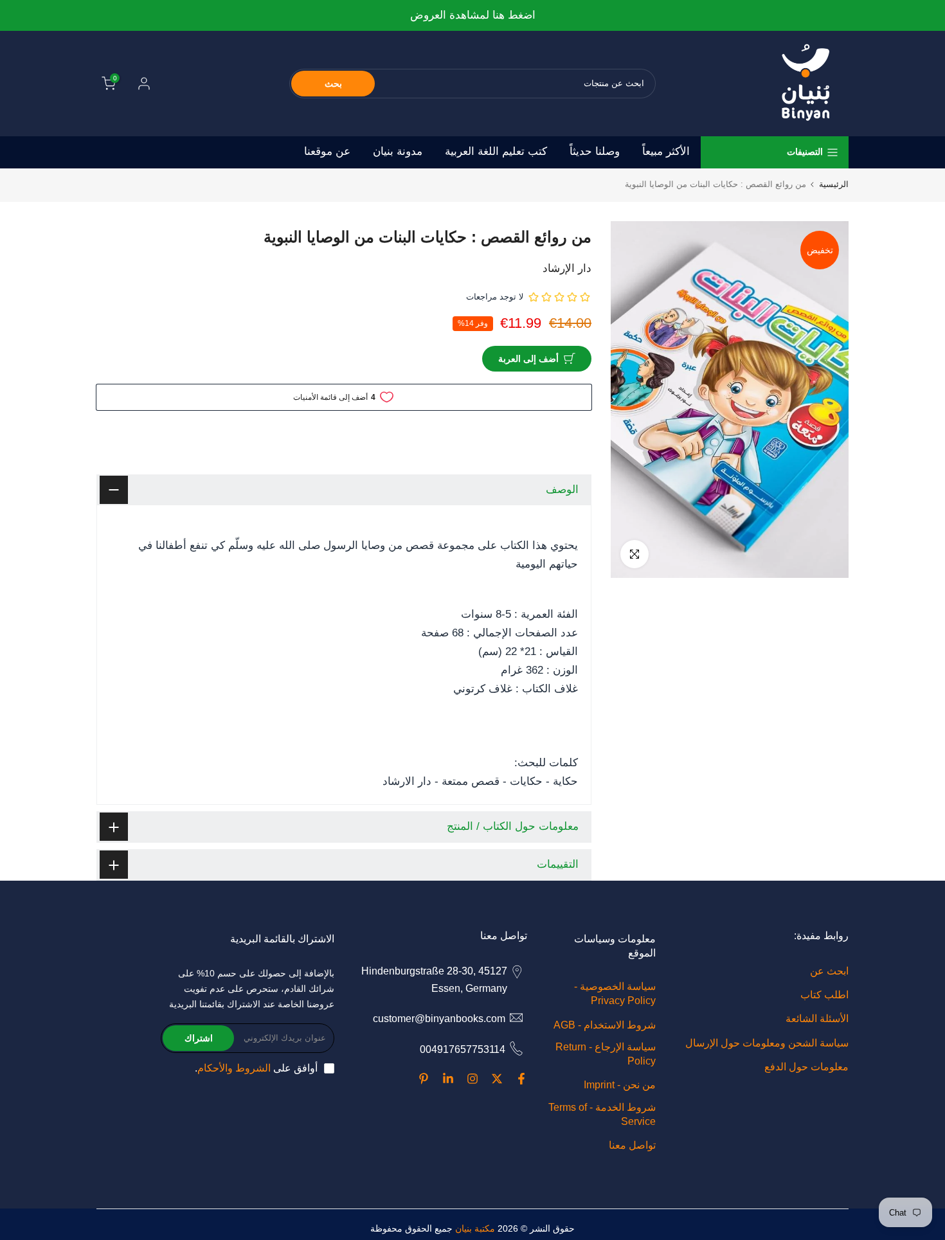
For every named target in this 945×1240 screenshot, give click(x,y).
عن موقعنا (327, 151)
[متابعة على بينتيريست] (423, 1078)
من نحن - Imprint (620, 1084)
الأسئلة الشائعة (817, 1018)
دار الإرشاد (567, 268)
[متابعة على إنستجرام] (472, 1078)
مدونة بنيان (397, 151)
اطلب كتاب (824, 994)
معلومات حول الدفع (806, 1066)
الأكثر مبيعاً (666, 151)
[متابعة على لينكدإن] (448, 1078)
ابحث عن (829, 971)
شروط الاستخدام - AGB (605, 1025)
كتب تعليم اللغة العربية (496, 151)
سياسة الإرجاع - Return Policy (605, 1053)
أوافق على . (256, 1068)
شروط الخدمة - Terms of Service (602, 1114)
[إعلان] (472, 15)
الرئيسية (834, 184)
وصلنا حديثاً (595, 151)
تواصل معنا (632, 1145)
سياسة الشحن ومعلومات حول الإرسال (767, 1043)
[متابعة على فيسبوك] (521, 1078)
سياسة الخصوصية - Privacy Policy (615, 993)
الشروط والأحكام (234, 1068)
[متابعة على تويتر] (497, 1078)
